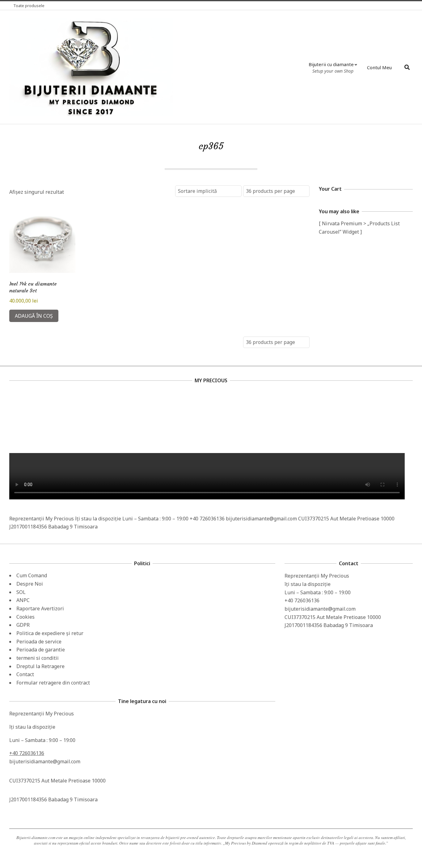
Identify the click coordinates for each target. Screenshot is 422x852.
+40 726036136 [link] (26, 753)
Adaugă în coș (34, 315)
